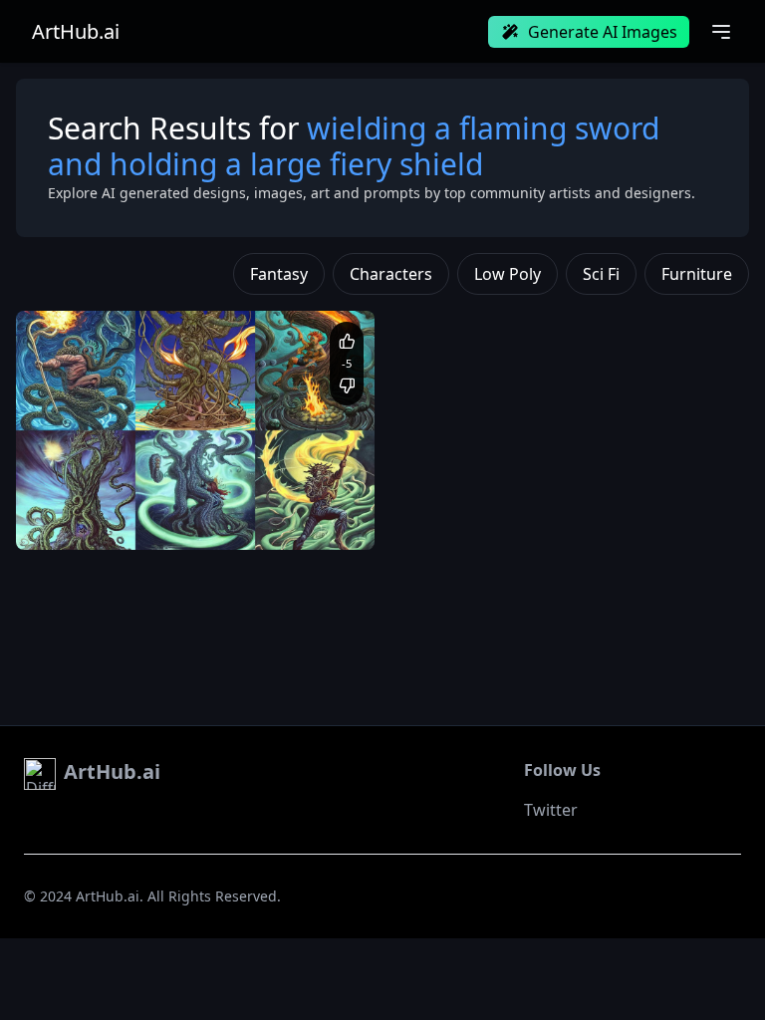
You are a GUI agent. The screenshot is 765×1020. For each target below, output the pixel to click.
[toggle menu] (721, 32)
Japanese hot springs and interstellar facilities (216, 519)
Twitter (551, 810)
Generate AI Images (602, 32)
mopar (57, 519)
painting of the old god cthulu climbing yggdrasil (177, 500)
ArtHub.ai (76, 32)
